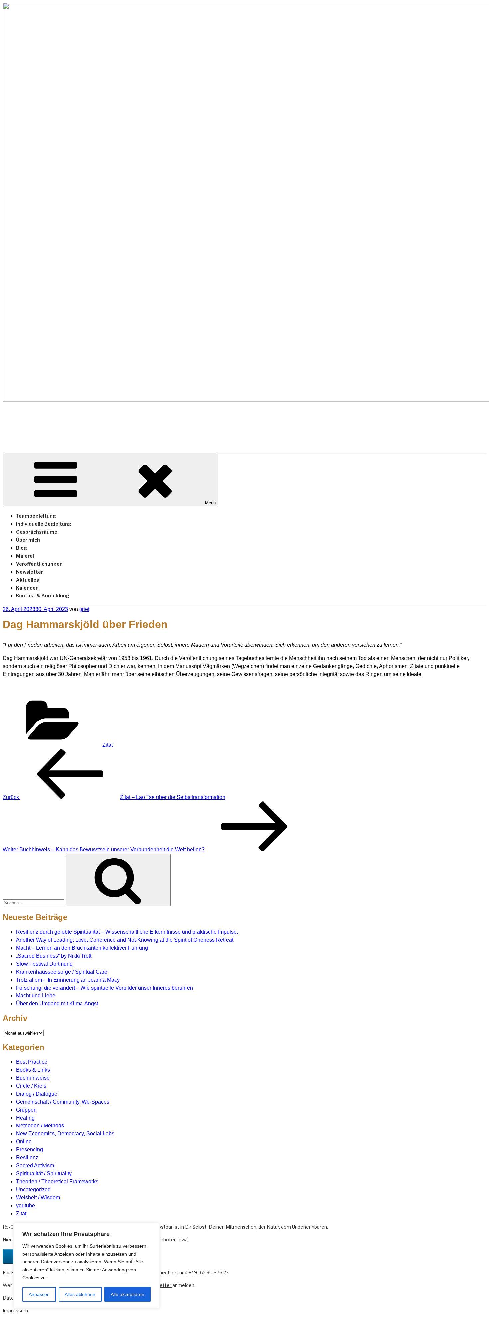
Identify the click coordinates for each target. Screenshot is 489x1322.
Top (473, 1306)
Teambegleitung (36, 516)
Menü (210, 502)
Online (24, 1141)
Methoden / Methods (40, 1125)
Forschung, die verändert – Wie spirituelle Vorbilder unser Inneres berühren (104, 988)
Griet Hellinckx (73, 422)
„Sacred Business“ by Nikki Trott (53, 956)
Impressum (15, 1310)
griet (84, 609)
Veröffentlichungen (39, 564)
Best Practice (31, 1062)
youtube (25, 1205)
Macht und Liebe (35, 995)
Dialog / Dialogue (36, 1094)
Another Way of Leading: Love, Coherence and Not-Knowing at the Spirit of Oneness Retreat (124, 940)
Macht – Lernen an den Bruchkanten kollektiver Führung (82, 948)
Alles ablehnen (80, 1294)
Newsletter (29, 572)
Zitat (107, 745)
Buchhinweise (33, 1078)
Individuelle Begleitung (43, 524)
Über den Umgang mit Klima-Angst (57, 1003)
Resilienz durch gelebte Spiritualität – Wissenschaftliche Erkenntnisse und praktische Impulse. (127, 932)
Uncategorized (33, 1189)
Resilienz (27, 1157)
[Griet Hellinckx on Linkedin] (10, 1256)
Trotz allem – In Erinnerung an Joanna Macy (68, 980)
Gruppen (26, 1110)
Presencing (29, 1149)
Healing (25, 1118)
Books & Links (33, 1070)
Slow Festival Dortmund (44, 964)
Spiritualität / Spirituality (44, 1173)
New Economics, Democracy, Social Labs (65, 1133)
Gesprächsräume (36, 532)
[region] (86, 1266)
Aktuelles (27, 580)
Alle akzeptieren (127, 1294)
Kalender (27, 588)
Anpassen (39, 1294)
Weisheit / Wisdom (38, 1197)
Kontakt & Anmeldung (42, 595)
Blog (21, 548)
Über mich (28, 540)
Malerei (25, 556)
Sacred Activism (35, 1165)
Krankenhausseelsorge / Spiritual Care (61, 972)
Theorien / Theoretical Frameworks (57, 1181)
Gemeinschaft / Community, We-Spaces (62, 1102)
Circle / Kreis (31, 1086)
